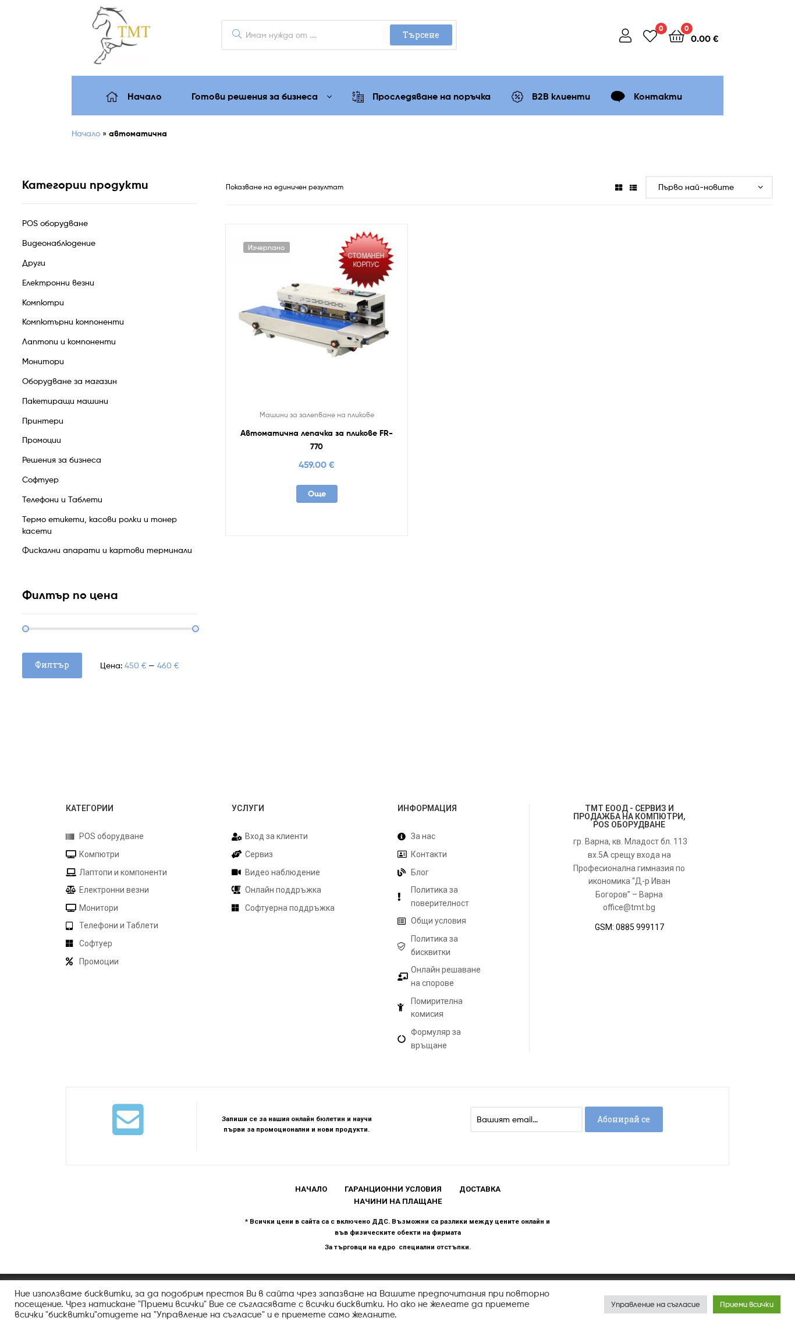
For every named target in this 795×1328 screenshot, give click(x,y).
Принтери (42, 420)
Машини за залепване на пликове (317, 414)
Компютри (43, 302)
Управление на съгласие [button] (655, 1304)
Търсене (421, 34)
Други (33, 262)
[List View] (633, 186)
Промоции (41, 440)
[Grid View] (618, 186)
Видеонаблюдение (58, 243)
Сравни (316, 320)
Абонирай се (623, 1119)
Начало (86, 133)
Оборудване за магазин (69, 381)
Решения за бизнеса (61, 459)
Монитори (43, 361)
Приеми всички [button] (746, 1304)
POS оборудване (55, 223)
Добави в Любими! (288, 320)
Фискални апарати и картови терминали (107, 550)
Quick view (345, 320)
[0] (650, 35)
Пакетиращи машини (65, 401)
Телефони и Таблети (62, 499)
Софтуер (40, 479)
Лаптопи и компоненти (69, 341)
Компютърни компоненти (73, 321)
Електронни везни (58, 282)
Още (317, 493)
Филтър (52, 664)
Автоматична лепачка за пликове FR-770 (316, 440)
